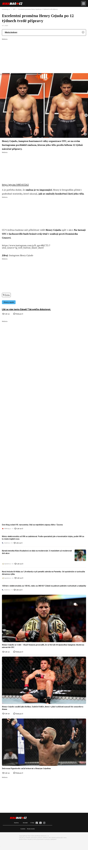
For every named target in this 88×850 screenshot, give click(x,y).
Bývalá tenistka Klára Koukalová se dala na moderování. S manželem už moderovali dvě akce (37, 552)
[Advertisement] (44, 54)
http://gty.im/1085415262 (15, 184)
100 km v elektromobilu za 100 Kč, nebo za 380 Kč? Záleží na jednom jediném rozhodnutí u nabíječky (44, 586)
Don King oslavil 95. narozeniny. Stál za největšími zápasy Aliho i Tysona (32, 525)
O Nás (32, 823)
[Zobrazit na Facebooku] (37, 823)
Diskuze (19, 314)
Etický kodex (31, 829)
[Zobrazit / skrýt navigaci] (83, 3)
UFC (14, 9)
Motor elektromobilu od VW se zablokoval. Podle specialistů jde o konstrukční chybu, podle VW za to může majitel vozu (43, 537)
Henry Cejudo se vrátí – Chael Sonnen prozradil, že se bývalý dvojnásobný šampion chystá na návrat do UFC (43, 645)
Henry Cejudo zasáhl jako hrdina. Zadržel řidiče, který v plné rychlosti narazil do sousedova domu (42, 707)
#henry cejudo (9, 302)
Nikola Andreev (11, 32)
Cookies (22, 829)
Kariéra (16, 823)
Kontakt (25, 823)
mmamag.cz (6, 9)
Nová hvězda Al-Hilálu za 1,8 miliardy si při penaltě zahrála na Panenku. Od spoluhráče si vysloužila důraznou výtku (43, 573)
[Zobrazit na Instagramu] (44, 823)
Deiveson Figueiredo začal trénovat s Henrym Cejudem (26, 768)
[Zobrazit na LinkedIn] (40, 823)
